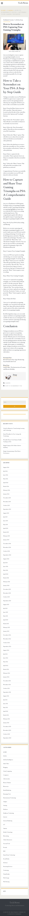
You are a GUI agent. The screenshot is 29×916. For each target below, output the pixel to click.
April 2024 (5, 574)
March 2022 (6, 669)
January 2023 (6, 631)
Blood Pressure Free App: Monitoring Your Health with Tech (13, 360)
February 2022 (6, 673)
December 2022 (7, 635)
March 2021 (6, 715)
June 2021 (5, 703)
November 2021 (7, 684)
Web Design (6, 878)
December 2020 (7, 726)
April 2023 (5, 619)
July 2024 (5, 562)
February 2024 (6, 581)
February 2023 (6, 627)
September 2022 (7, 646)
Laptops (5, 828)
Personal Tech (6, 843)
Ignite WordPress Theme (13, 912)
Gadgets (5, 801)
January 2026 (6, 494)
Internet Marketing (7, 820)
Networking (6, 836)
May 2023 (5, 616)
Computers (6, 775)
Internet (5, 817)
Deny (21, 20)
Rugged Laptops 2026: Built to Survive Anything (12, 446)
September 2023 (7, 600)
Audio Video (6, 763)
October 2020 (6, 734)
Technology (6, 870)
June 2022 (5, 658)
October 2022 (6, 642)
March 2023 (6, 623)
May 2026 (5, 478)
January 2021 (6, 722)
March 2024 (6, 578)
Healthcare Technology (8, 813)
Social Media (6, 859)
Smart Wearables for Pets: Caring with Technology (12, 435)
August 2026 (6, 467)
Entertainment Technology (9, 798)
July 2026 (5, 471)
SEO (4, 851)
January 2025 (6, 539)
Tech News (23, 3)
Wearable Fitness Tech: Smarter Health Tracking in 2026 (12, 440)
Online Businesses (7, 839)
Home (3, 10)
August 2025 (6, 513)
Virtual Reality (6, 874)
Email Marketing (7, 790)
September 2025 (7, 509)
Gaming (10, 10)
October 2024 (6, 551)
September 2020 (7, 738)
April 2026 (5, 482)
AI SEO (5, 752)
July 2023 (5, 608)
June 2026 (5, 475)
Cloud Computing (7, 771)
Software (5, 862)
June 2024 (5, 566)
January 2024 (6, 585)
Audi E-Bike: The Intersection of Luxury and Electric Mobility (14, 368)
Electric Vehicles (7, 782)
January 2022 (6, 677)
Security (5, 847)
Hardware (5, 809)
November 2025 (7, 501)
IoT (4, 824)
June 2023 (5, 612)
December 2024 (7, 543)
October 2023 (6, 597)
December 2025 (7, 498)
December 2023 (7, 589)
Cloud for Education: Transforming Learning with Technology (13, 429)
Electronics (6, 786)
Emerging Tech (7, 794)
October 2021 (6, 688)
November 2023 (7, 593)
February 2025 (6, 536)
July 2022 (5, 654)
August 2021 (6, 696)
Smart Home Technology (9, 855)
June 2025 (5, 520)
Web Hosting (6, 881)
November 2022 (7, 639)
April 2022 (5, 665)
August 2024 (6, 559)
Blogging (5, 767)
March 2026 (6, 486)
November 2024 (7, 547)
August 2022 (6, 650)
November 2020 (7, 730)
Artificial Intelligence (8, 759)
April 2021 (5, 711)
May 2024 (5, 570)
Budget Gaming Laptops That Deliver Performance (12, 452)
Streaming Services (7, 866)
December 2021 (7, 680)
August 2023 (6, 604)
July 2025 (5, 517)
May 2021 (5, 707)
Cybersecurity (6, 779)
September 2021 (7, 692)
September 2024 (7, 555)
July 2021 (5, 699)
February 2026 (6, 490)
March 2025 (6, 532)
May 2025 (5, 524)
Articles (5, 756)
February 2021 (6, 719)
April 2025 (5, 528)
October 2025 (6, 505)
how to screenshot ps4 (13, 386)
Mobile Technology (7, 832)
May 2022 (5, 661)
